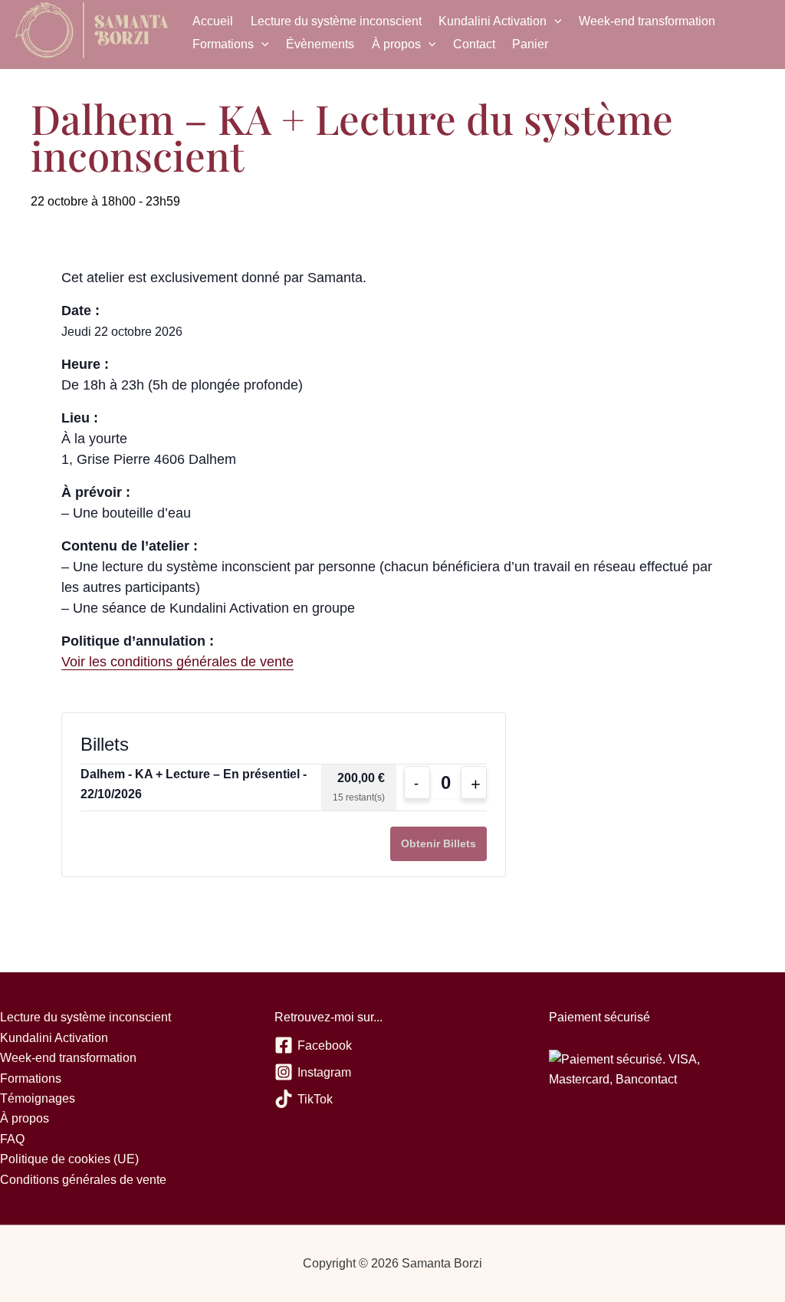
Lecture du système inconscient (336, 21)
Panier (530, 44)
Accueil (212, 21)
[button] (554, 21)
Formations (223, 44)
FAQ (12, 1139)
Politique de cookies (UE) (69, 1159)
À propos (396, 44)
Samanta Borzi (92, 33)
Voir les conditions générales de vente (177, 661)
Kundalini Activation (492, 21)
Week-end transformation (647, 21)
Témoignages (37, 1098)
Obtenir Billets (438, 843)
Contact (474, 44)
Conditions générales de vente (83, 1179)
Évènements (320, 44)
